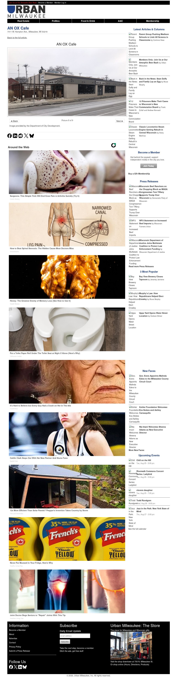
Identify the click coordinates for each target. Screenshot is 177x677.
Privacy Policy (15, 646)
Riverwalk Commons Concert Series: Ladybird (150, 472)
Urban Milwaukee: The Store (135, 625)
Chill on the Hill (143, 460)
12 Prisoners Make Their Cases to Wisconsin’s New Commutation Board (153, 104)
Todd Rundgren (143, 500)
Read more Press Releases (141, 266)
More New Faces (136, 450)
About (11, 634)
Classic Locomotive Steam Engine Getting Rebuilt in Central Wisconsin (151, 129)
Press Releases (149, 181)
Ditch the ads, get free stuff (71, 651)
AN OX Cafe (18, 28)
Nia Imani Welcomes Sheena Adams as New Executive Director (152, 429)
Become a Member (149, 152)
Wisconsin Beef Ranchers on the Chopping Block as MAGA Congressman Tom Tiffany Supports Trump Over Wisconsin (153, 192)
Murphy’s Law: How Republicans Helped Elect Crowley (151, 296)
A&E (120, 20)
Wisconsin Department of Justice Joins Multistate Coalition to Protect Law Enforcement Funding (151, 244)
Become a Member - (46, 2)
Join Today (148, 165)
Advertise (13, 638)
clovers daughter (144, 490)
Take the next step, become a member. (77, 648)
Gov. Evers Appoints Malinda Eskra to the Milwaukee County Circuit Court (154, 378)
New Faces (149, 371)
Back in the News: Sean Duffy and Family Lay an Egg (153, 80)
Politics (56, 20)
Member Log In (60, 2)
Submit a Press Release (19, 650)
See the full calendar (137, 528)
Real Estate (23, 20)
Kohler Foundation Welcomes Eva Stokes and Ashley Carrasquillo (153, 410)
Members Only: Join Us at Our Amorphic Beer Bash (153, 61)
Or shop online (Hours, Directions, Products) (129, 664)
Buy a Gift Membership (139, 173)
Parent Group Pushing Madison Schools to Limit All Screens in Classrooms (154, 37)
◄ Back (14, 120)
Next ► (119, 120)
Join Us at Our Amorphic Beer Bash (23, 2)
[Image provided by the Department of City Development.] (66, 82)
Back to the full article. (17, 37)
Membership (152, 20)
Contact (12, 642)
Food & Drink (88, 20)
